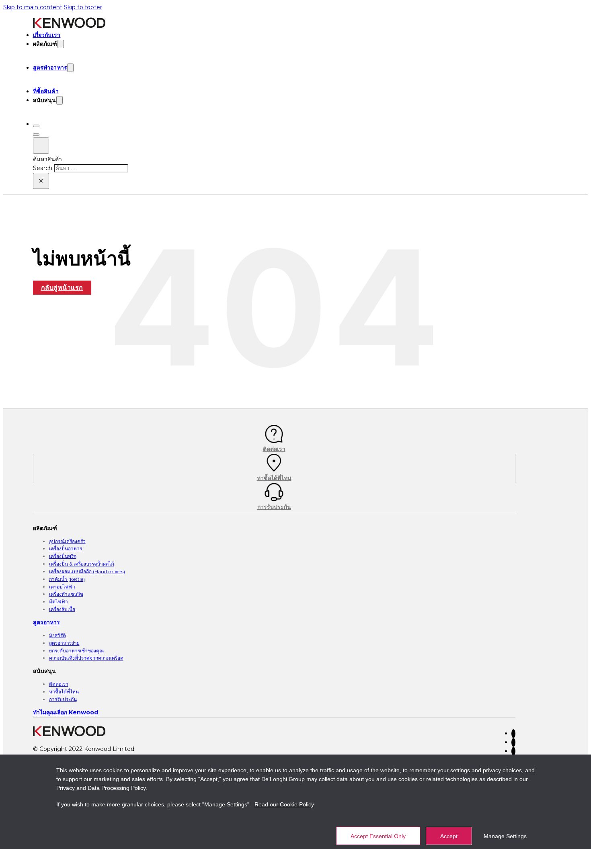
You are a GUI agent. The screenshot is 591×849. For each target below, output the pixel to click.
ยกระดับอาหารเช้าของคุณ (76, 651)
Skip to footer (83, 7)
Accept (449, 836)
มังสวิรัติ (57, 635)
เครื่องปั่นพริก (62, 556)
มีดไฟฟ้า (58, 602)
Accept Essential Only (378, 836)
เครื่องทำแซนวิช (66, 594)
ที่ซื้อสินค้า (46, 91)
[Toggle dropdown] (60, 44)
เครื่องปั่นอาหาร (65, 548)
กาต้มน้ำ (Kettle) (67, 579)
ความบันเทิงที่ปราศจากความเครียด (86, 658)
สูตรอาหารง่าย (64, 643)
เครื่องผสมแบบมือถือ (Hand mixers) (87, 571)
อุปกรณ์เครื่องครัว (67, 541)
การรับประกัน (63, 699)
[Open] (36, 126)
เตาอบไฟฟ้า (62, 587)
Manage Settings (505, 836)
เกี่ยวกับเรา (47, 35)
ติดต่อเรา (58, 684)
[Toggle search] (41, 145)
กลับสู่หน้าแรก (62, 287)
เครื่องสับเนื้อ (62, 609)
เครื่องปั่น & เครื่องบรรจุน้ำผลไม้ (81, 564)
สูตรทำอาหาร (50, 67)
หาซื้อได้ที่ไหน (64, 692)
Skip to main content (32, 7)
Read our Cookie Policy (284, 804)
